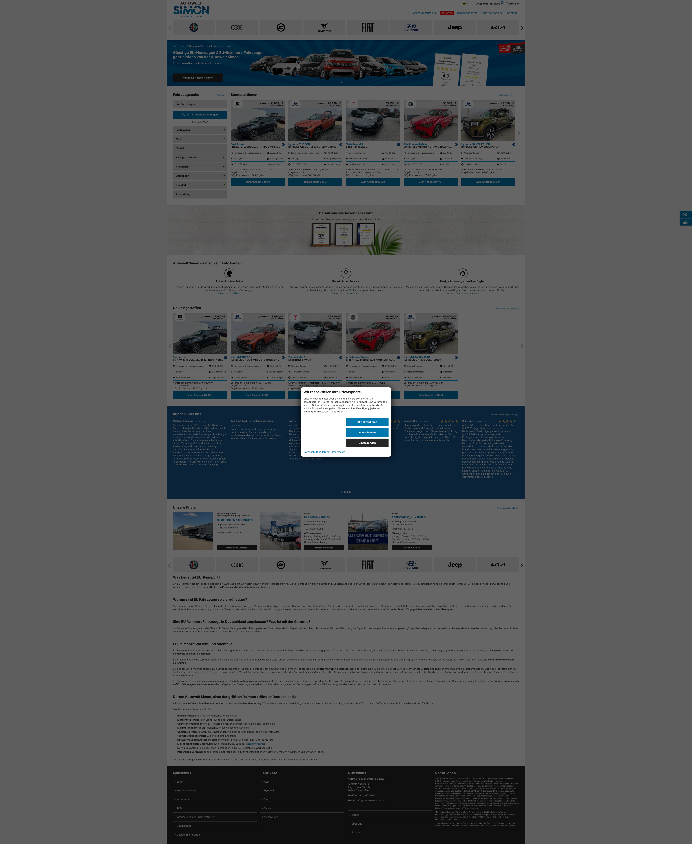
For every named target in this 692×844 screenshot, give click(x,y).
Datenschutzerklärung (316, 451)
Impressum (338, 451)
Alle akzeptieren (367, 421)
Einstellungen (367, 442)
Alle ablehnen (367, 432)
